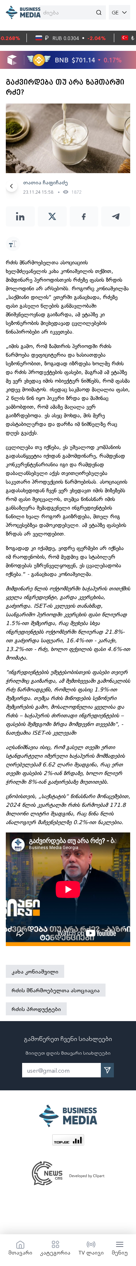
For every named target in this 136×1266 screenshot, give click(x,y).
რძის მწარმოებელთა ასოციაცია (56, 990)
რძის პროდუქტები (36, 1008)
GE (115, 12)
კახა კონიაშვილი (35, 971)
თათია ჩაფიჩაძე (45, 182)
